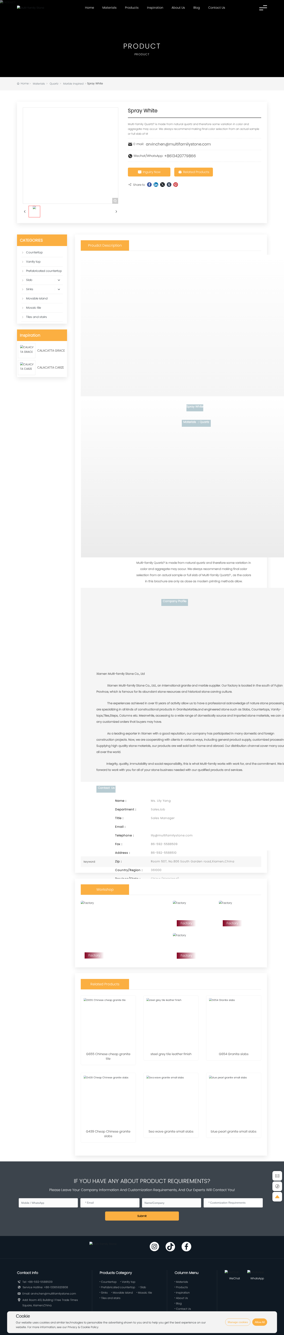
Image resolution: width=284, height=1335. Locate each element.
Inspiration (155, 7)
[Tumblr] (169, 184)
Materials (109, 7)
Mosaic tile (145, 1293)
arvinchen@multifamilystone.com (178, 144)
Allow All (260, 1322)
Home (89, 7)
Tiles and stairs (110, 1298)
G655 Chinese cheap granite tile (108, 1056)
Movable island (123, 1293)
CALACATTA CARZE (50, 367)
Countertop (108, 1282)
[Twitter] (162, 184)
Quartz (54, 84)
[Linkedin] (156, 184)
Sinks (104, 1293)
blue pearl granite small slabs (233, 1131)
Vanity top (128, 1282)
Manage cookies (238, 1322)
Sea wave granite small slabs (171, 1131)
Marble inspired (73, 84)
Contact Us (216, 7)
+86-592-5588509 (40, 1282)
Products (132, 7)
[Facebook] (149, 184)
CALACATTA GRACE (51, 350)
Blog (196, 7)
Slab (143, 1287)
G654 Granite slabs (233, 1054)
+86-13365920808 (56, 1287)
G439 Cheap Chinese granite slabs (108, 1133)
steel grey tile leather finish (171, 1054)
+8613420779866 (180, 156)
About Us (178, 7)
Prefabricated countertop (118, 1287)
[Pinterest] (175, 184)
